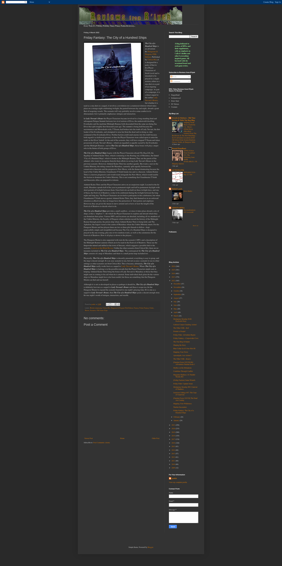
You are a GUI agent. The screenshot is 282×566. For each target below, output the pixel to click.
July (175, 301)
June (175, 305)
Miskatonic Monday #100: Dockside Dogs (182, 320)
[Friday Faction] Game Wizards (184, 380)
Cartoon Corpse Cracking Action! (185, 324)
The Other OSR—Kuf (181, 328)
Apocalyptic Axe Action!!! (182, 355)
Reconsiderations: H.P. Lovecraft (190, 211)
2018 (174, 435)
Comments (176, 81)
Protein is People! (179, 331)
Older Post (155, 438)
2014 (174, 450)
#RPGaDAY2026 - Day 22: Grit (190, 173)
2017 (174, 439)
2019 (174, 432)
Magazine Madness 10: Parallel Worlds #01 (184, 375)
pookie (174, 478)
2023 (174, 277)
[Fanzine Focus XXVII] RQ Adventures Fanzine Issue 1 (184, 363)
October (177, 291)
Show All (195, 226)
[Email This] (107, 304)
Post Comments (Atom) (101, 442)
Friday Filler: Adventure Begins (184, 335)
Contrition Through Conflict (183, 371)
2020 (174, 428)
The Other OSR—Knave (182, 359)
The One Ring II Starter (181, 341)
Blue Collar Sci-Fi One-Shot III (184, 348)
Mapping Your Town (180, 352)
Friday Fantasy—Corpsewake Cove (185, 338)
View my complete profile (178, 482)
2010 (174, 464)
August (176, 298)
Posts (174, 76)
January (176, 420)
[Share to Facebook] (115, 304)
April (176, 312)
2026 (174, 266)
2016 (174, 443)
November (177, 287)
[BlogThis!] (110, 304)
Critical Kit (152, 59)
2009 (174, 467)
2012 (174, 457)
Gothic (152, 308)
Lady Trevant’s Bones (151, 98)
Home (122, 438)
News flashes (188, 191)
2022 (174, 280)
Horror (87, 310)
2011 (174, 460)
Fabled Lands (177, 189)
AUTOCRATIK (178, 170)
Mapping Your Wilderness (182, 403)
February (177, 417)
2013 (174, 453)
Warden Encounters (180, 407)
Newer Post (88, 438)
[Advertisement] (122, 413)
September (177, 294)
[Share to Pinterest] (118, 304)
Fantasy (136, 308)
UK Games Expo (102, 310)
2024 (174, 273)
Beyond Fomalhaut (179, 148)
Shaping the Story (179, 345)
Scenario (93, 310)
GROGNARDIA (178, 207)
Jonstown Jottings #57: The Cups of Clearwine (185, 393)
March (176, 316)
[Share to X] (112, 304)
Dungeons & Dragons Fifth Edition (122, 308)
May (175, 308)
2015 (174, 446)
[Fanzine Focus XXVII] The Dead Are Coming (185, 399)
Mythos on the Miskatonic (182, 368)
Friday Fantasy (144, 308)
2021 (174, 425)
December (177, 283)
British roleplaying (96, 308)
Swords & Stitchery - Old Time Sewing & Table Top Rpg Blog (183, 119)
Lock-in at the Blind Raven (102, 248)
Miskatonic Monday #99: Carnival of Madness (185, 388)
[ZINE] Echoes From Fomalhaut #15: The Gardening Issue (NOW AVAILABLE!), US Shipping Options (184, 157)
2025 (174, 269)
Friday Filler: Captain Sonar (183, 383)
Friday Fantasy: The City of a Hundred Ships (183, 411)
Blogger (150, 547)
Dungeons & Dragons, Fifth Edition (151, 54)
